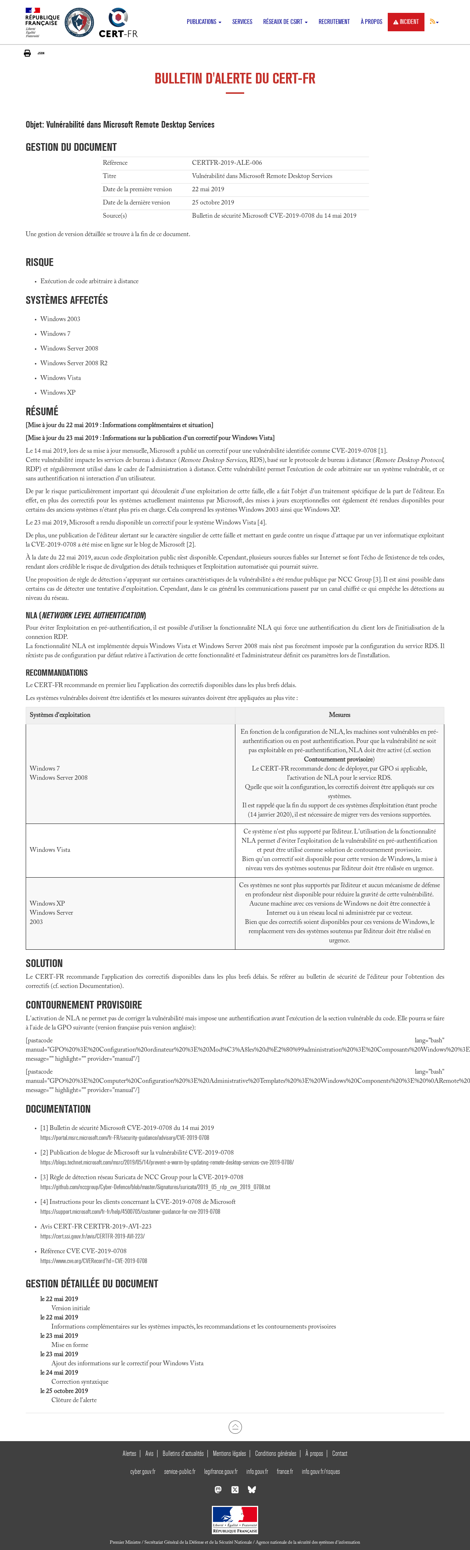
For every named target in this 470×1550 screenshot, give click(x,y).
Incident (409, 22)
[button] (434, 21)
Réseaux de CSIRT (283, 22)
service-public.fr (179, 1471)
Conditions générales (275, 1453)
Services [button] (242, 22)
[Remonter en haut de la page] (235, 1427)
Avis (149, 1453)
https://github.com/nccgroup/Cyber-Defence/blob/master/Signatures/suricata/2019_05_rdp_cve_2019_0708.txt (155, 1187)
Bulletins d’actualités (183, 1453)
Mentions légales (229, 1453)
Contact (339, 1453)
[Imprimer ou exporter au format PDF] (27, 53)
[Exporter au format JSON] (40, 53)
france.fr (285, 1471)
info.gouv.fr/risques (321, 1471)
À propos (371, 22)
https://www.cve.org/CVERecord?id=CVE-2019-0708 (93, 1261)
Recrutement (334, 22)
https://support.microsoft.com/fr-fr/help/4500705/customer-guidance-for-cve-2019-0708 (130, 1212)
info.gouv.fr (257, 1471)
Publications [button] (202, 22)
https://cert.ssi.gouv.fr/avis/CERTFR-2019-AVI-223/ (92, 1236)
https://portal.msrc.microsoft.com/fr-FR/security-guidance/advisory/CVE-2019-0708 (124, 1138)
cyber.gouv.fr (142, 1471)
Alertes (129, 1453)
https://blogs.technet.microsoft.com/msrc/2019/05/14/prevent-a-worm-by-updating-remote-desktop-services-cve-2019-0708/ (167, 1162)
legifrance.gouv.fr (221, 1471)
